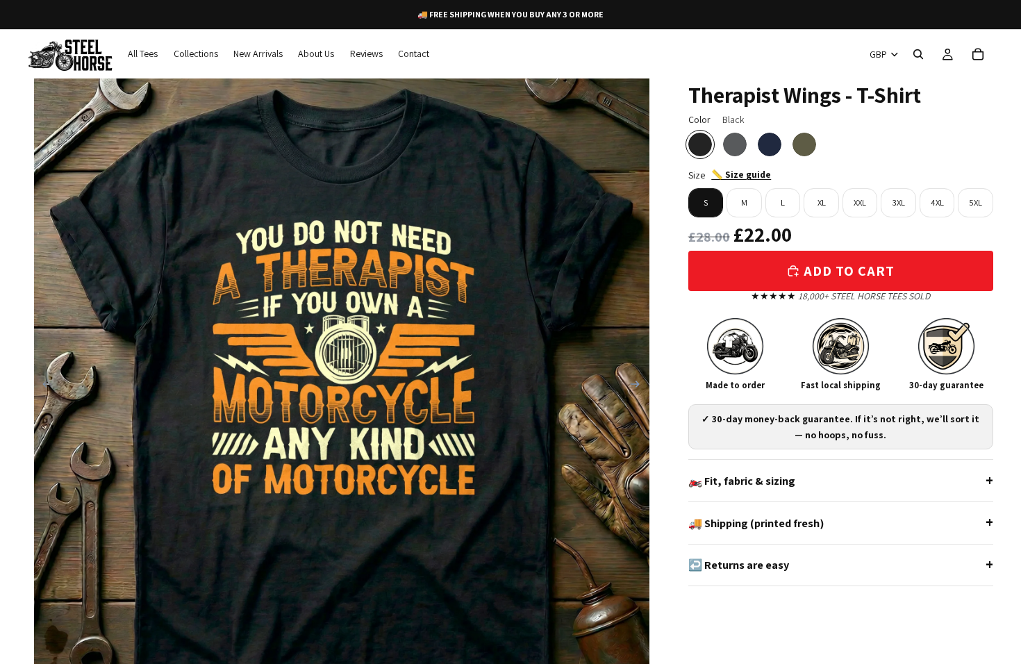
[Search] (918, 54)
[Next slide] (639, 386)
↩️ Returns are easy (738, 564)
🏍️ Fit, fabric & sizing (741, 480)
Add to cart (849, 271)
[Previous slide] (43, 386)
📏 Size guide (741, 174)
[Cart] (978, 54)
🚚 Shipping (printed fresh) (756, 523)
